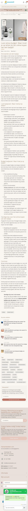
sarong (20, 379)
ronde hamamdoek (6, 374)
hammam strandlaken (14, 367)
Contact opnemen (14, 438)
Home (2, 13)
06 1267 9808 (7, 459)
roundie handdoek (6, 377)
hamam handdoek (15, 362)
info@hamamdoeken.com (10, 463)
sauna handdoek (11, 382)
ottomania (20, 369)
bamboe (14, 120)
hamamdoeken (22, 364)
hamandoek (4, 367)
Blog (19, 14)
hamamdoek (4, 364)
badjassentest (19, 359)
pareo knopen (10, 372)
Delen (21, 38)
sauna (3, 382)
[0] (26, 2)
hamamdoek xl (13, 364)
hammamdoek (5, 369)
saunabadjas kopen (21, 382)
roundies (15, 377)
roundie (14, 374)
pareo (3, 372)
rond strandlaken (19, 372)
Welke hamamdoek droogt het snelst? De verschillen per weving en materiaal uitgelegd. (14, 323)
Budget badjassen (8, 187)
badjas (3, 312)
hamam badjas (5, 362)
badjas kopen (10, 312)
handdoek (13, 369)
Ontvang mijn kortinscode (14, 399)
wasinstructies (8, 154)
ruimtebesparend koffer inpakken (9, 379)
